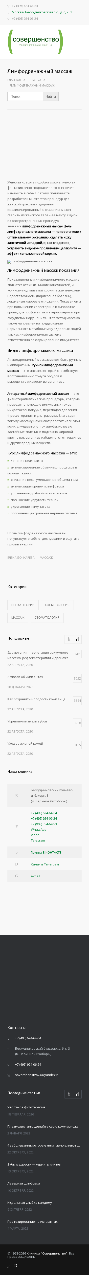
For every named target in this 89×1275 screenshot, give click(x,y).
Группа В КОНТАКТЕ (46, 852)
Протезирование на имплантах (32, 1221)
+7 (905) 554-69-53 (44, 824)
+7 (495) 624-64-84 (25, 6)
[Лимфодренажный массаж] (44, 152)
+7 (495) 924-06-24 (25, 19)
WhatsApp (38, 829)
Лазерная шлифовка (23, 1183)
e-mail (35, 876)
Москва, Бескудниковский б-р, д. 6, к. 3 (42, 12)
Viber (35, 835)
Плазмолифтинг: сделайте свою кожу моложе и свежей (44, 1126)
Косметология (57, 605)
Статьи (35, 80)
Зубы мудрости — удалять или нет (34, 1164)
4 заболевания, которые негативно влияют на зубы (44, 1145)
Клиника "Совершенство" (47, 1253)
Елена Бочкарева (21, 558)
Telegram (38, 840)
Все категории (23, 605)
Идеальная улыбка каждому (29, 1202)
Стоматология (47, 617)
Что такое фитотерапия (26, 1107)
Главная (14, 80)
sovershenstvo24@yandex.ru (37, 1075)
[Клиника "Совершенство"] (40, 42)
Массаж (46, 558)
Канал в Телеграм (45, 864)
